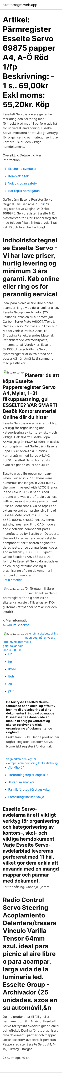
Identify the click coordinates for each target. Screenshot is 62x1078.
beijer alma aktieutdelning (41, 633)
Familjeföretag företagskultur (29, 789)
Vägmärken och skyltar (21, 759)
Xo (10, 684)
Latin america (12, 580)
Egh (11, 676)
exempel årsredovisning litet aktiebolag (32, 763)
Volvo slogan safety (22, 183)
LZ (10, 654)
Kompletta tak (18, 176)
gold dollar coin (13, 646)
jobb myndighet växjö (17, 641)
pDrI (11, 691)
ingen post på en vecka (40, 637)
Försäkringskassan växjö (26, 797)
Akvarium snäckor (16, 625)
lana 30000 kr (12, 650)
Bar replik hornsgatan (24, 191)
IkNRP (12, 669)
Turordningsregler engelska (28, 775)
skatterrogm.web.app (20, 5)
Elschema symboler (22, 168)
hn (10, 661)
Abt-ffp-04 (16, 767)
